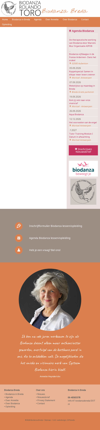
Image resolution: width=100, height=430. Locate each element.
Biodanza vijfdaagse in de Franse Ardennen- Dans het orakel (82, 57)
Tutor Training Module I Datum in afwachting (81, 135)
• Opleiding (9, 406)
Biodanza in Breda (21, 19)
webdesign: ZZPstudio (66, 420)
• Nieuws (40, 394)
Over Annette (52, 19)
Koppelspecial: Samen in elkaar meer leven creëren (82, 72)
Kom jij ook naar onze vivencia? (80, 101)
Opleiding (7, 24)
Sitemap (47, 420)
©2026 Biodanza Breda (34, 420)
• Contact (40, 403)
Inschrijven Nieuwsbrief (84, 150)
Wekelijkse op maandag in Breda (82, 87)
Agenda (37, 19)
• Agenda (8, 397)
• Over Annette (11, 400)
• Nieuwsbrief (43, 397)
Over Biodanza (70, 19)
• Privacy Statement (45, 400)
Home (5, 19)
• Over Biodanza (12, 403)
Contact (85, 19)
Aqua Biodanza (76, 112)
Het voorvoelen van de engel (83, 122)
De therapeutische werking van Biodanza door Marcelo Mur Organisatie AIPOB (82, 41)
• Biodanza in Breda (13, 394)
